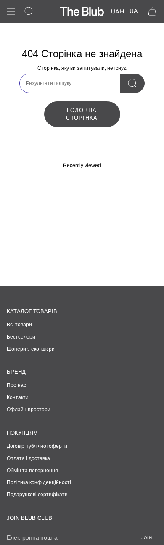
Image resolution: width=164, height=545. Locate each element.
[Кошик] (152, 11)
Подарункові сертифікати (37, 494)
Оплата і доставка (28, 458)
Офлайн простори (28, 410)
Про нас (16, 385)
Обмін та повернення (32, 471)
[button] (29, 11)
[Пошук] (132, 83)
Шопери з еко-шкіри (31, 349)
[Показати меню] (11, 11)
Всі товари (19, 325)
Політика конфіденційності (39, 482)
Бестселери (21, 337)
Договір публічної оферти (37, 446)
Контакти (18, 397)
